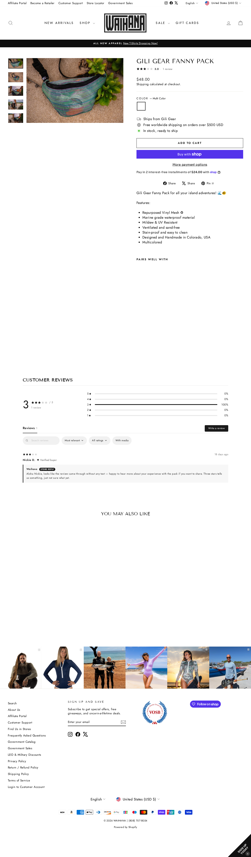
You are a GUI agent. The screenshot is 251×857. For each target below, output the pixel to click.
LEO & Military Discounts (24, 755)
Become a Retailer (42, 3)
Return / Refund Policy (23, 767)
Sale (161, 23)
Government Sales (120, 3)
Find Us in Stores (19, 729)
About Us (14, 710)
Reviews (30, 428)
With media (121, 440)
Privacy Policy (17, 761)
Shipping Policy (18, 774)
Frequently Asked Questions (27, 735)
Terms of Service (19, 780)
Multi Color (141, 106)
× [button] (247, 853)
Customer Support (70, 3)
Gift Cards (187, 23)
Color (151, 98)
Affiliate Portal (17, 3)
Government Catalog (21, 742)
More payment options (190, 164)
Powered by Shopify (125, 827)
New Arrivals (59, 23)
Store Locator (95, 3)
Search (12, 703)
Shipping (142, 84)
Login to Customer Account (26, 787)
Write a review (216, 428)
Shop (86, 23)
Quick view (35, 605)
